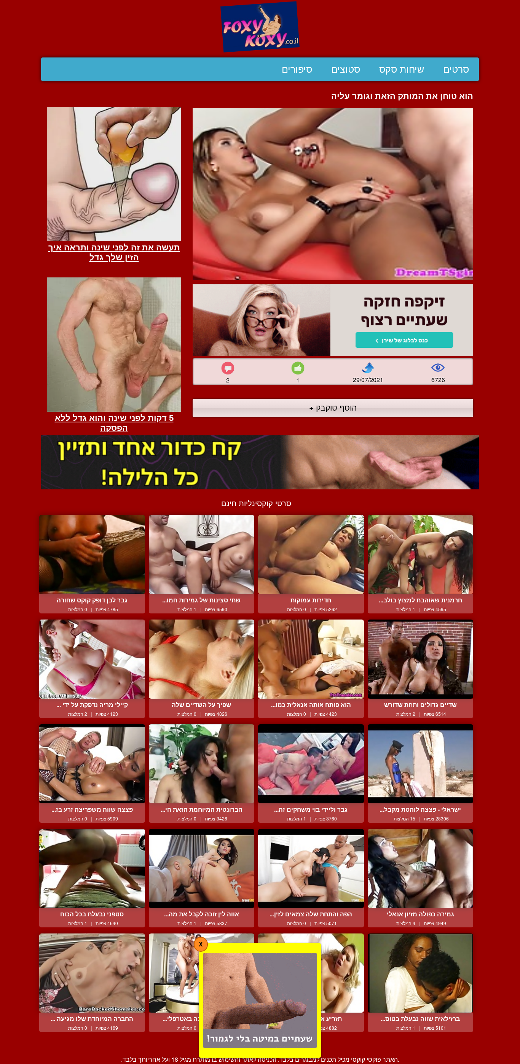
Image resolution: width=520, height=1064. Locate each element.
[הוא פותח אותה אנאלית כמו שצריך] (311, 659)
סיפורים (297, 69)
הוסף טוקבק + (333, 407)
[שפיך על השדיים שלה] (202, 659)
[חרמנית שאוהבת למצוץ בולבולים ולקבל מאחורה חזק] (421, 554)
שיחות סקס (401, 69)
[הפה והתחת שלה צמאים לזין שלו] (311, 868)
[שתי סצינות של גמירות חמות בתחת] (202, 554)
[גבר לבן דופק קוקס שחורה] (92, 554)
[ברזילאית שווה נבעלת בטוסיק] (421, 973)
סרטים (456, 69)
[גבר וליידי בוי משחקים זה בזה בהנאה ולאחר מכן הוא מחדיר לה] (311, 763)
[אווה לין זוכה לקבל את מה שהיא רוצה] (202, 868)
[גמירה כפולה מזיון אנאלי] (421, 868)
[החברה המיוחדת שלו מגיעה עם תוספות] (92, 973)
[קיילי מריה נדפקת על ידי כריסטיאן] (92, 659)
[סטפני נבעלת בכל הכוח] (92, 868)
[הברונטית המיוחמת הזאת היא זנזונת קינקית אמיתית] (202, 763)
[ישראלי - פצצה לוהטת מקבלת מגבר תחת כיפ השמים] (421, 763)
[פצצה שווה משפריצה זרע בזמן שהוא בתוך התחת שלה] (92, 763)
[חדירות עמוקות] (311, 554)
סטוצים (345, 69)
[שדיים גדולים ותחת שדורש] (421, 659)
